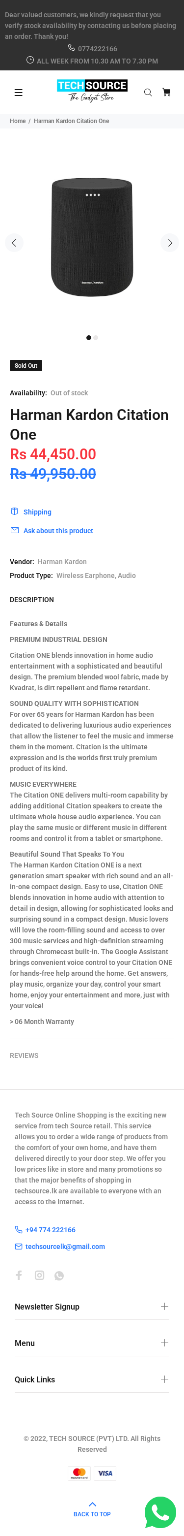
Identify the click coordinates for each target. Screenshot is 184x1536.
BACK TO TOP (92, 1514)
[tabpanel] (92, 237)
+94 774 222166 (51, 1230)
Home (18, 121)
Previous (14, 242)
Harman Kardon (62, 562)
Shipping (38, 512)
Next (169, 242)
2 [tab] (95, 337)
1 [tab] (88, 337)
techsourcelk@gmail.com (65, 1246)
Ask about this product (58, 531)
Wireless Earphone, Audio (96, 575)
